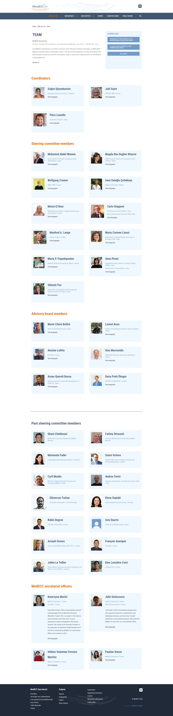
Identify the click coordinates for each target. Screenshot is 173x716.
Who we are (53, 16)
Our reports (69, 16)
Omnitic (140, 706)
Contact (90, 696)
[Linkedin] (140, 6)
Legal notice (92, 702)
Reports (61, 694)
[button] (140, 16)
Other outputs (63, 703)
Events (100, 16)
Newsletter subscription (95, 699)
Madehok (134, 706)
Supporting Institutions (95, 693)
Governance (91, 690)
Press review (128, 16)
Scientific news (113, 16)
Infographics (63, 697)
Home (34, 26)
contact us (35, 62)
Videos (61, 700)
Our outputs (86, 16)
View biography (53, 97)
